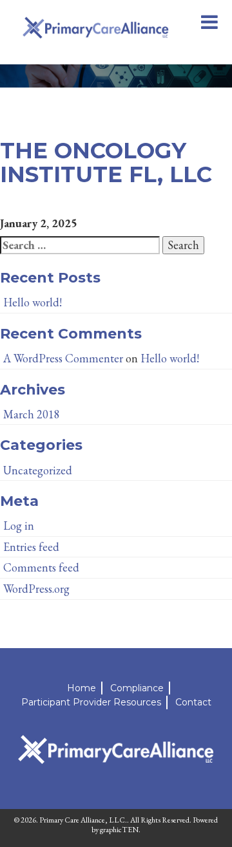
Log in (18, 525)
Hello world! (32, 302)
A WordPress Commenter (63, 358)
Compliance (137, 688)
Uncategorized (37, 470)
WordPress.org (36, 588)
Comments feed (41, 567)
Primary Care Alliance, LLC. (83, 820)
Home (81, 688)
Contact (193, 702)
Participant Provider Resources (91, 702)
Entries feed (31, 546)
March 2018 (31, 414)
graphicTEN (119, 829)
